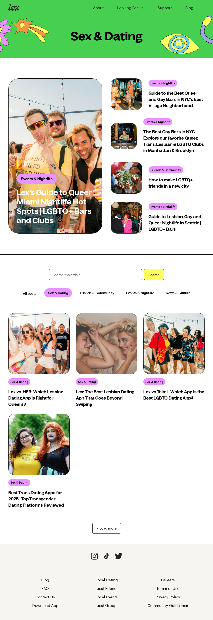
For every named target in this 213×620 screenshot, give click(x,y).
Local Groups (106, 605)
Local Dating (106, 580)
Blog (189, 7)
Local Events (106, 597)
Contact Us (45, 597)
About (98, 7)
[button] (130, 7)
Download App (45, 605)
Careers (168, 580)
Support (165, 7)
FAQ (45, 588)
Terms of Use (167, 588)
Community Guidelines (167, 605)
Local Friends (106, 588)
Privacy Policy (168, 597)
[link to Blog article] (55, 156)
